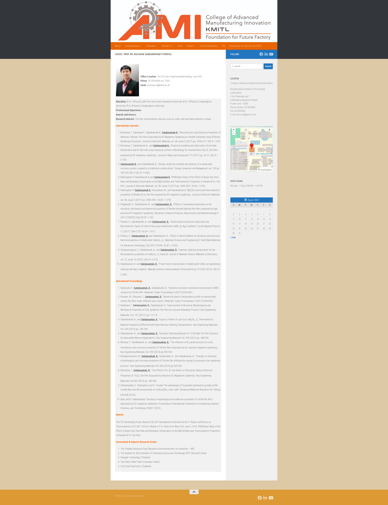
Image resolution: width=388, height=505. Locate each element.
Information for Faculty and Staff (245, 45)
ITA (223, 45)
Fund (179, 45)
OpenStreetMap (266, 170)
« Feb (233, 237)
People (189, 45)
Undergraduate (132, 45)
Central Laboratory (209, 45)
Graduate (150, 45)
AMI (120, 10)
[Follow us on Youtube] (271, 54)
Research (166, 45)
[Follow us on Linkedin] (266, 54)
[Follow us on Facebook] (261, 54)
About (118, 45)
